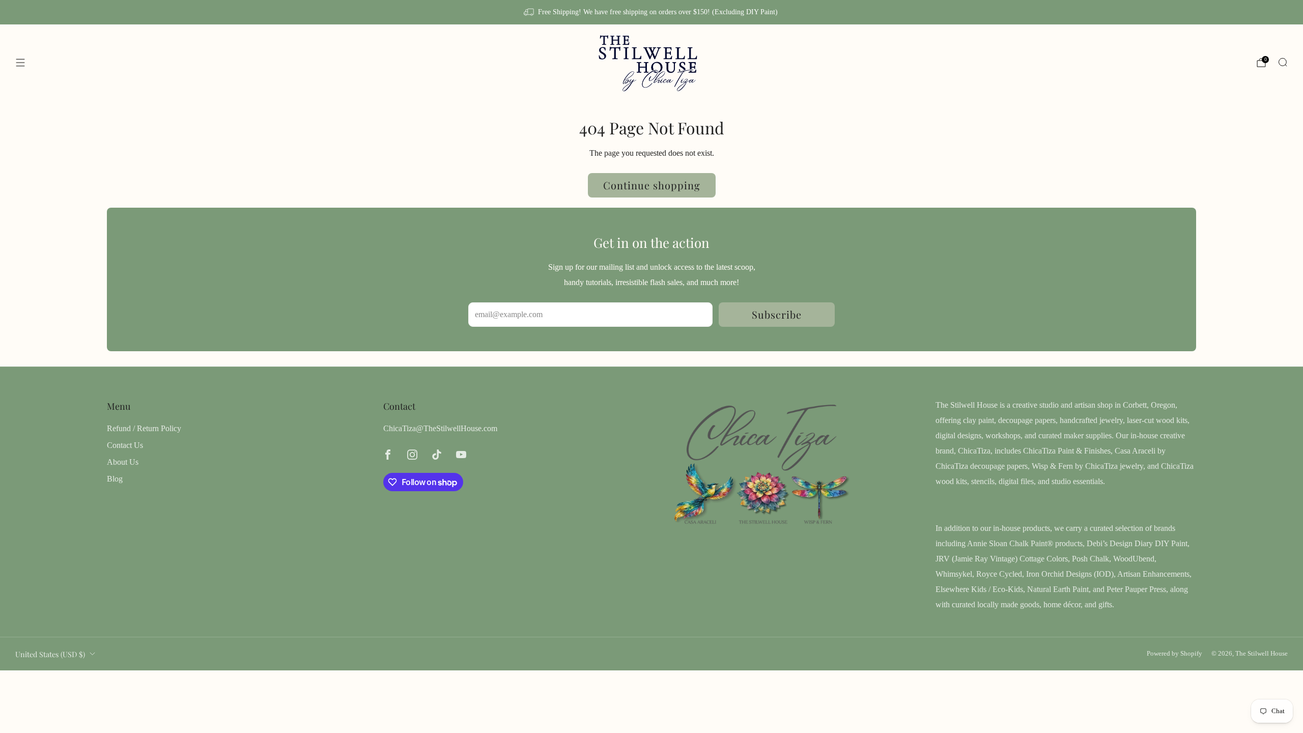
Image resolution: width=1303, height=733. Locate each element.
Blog (115, 478)
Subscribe (777, 314)
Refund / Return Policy (144, 428)
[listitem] (651, 12)
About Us (122, 462)
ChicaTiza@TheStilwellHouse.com (440, 428)
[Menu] (20, 63)
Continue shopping (651, 185)
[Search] (1283, 62)
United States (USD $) (50, 654)
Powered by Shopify (1174, 653)
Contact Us (125, 445)
